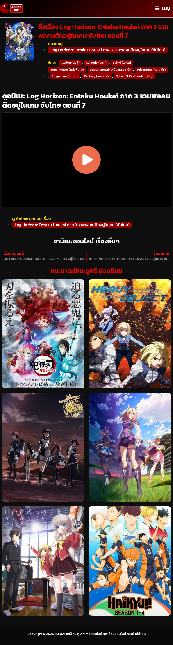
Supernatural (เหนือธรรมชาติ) (110, 69)
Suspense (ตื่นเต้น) (65, 76)
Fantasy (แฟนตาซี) (97, 76)
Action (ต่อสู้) (70, 62)
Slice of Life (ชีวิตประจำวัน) (134, 76)
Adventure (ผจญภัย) (151, 69)
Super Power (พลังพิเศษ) (67, 69)
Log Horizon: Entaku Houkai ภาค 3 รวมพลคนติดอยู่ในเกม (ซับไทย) (107, 50)
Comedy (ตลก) (96, 62)
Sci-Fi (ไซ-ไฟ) (122, 62)
